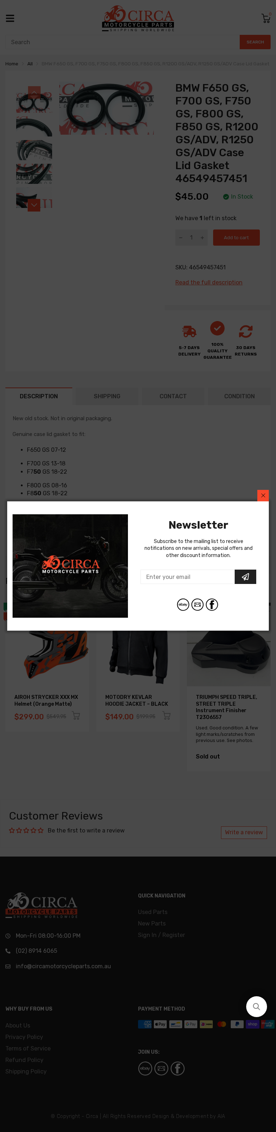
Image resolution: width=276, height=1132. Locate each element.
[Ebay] (183, 604)
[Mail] (197, 604)
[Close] (263, 495)
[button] (256, 1006)
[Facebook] (212, 604)
